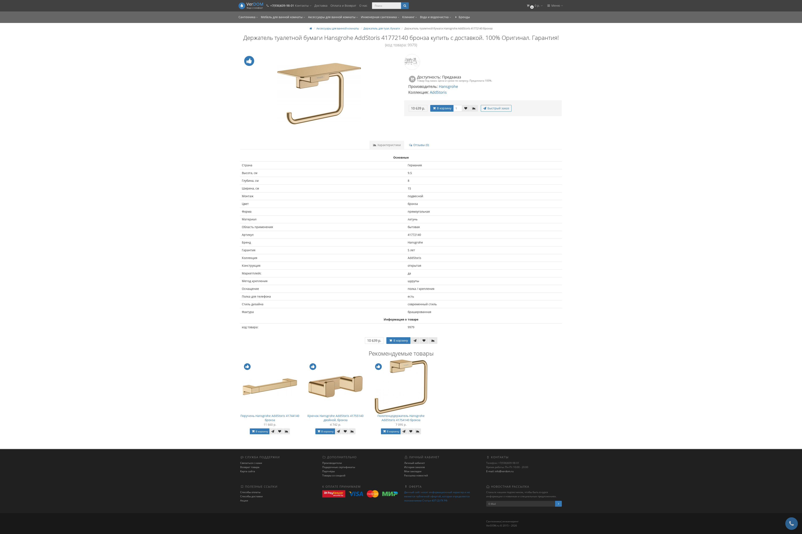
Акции (244, 500)
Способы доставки (251, 496)
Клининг (408, 17)
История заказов (414, 467)
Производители (332, 463)
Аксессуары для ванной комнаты (332, 17)
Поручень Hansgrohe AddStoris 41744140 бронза (269, 418)
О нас (363, 6)
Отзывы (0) (420, 145)
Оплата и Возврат (343, 6)
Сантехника (247, 17)
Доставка (320, 6)
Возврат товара (249, 467)
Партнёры (328, 471)
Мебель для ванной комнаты (282, 17)
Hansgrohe (448, 86)
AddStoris (438, 92)
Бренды (464, 17)
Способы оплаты (250, 492)
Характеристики (389, 145)
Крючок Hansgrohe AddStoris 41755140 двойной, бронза (335, 418)
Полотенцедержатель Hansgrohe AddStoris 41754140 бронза (401, 418)
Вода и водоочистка (434, 17)
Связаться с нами (251, 463)
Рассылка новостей (416, 475)
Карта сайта (247, 471)
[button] (534, 5)
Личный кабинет (414, 463)
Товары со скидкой (333, 475)
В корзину (443, 108)
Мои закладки (412, 471)
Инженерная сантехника (379, 17)
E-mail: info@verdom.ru (500, 471)
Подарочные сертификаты (338, 467)
